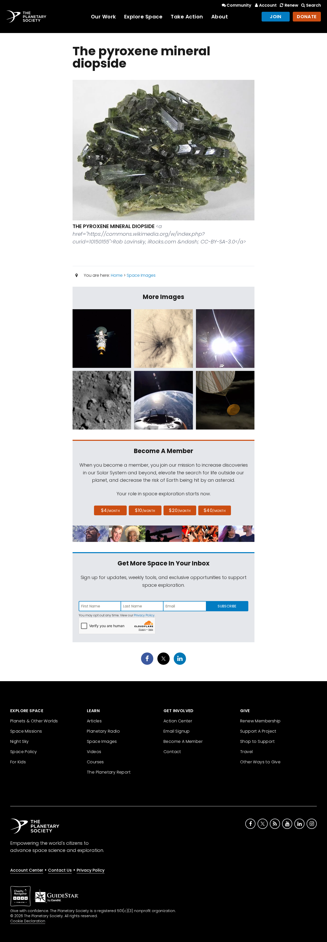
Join (276, 16)
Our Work (103, 16)
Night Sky (19, 741)
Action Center (178, 721)
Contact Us (60, 870)
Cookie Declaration (27, 921)
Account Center (26, 870)
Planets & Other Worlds (34, 721)
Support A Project (258, 731)
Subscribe (227, 606)
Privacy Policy (144, 615)
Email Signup (177, 731)
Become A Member (183, 741)
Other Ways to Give (260, 762)
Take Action (187, 16)
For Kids (18, 762)
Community (239, 5)
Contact (172, 752)
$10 (145, 510)
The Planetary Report (109, 772)
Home (117, 275)
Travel (246, 752)
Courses (95, 762)
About (219, 16)
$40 (215, 510)
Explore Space (143, 16)
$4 (110, 510)
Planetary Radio (103, 731)
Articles (94, 721)
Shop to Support (257, 741)
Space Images (141, 275)
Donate (307, 16)
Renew (291, 5)
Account (268, 5)
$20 (180, 510)
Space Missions (26, 731)
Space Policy (23, 752)
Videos (94, 752)
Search (313, 5)
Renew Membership (260, 721)
